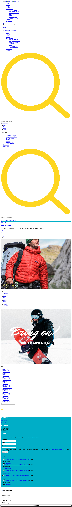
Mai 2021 (5, 384)
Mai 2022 (5, 374)
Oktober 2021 (6, 381)
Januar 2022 (6, 378)
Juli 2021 (5, 382)
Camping (5, 295)
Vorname (4, 439)
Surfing (5, 304)
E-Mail (4, 446)
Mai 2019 (5, 396)
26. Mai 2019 (4, 223)
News (2, 221)
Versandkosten (8, 463)
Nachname (4, 442)
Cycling (5, 297)
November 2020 (7, 385)
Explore (5, 299)
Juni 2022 (5, 373)
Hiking (5, 300)
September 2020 (7, 388)
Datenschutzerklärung (57, 449)
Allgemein (5, 293)
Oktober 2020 (6, 386)
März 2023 (6, 370)
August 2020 (6, 389)
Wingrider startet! (6, 225)
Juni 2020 (5, 390)
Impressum (3, 422)
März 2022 (6, 376)
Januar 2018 (6, 401)
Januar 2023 (6, 372)
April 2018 (5, 398)
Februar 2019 (6, 397)
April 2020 (5, 392)
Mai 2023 (5, 369)
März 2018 (6, 400)
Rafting (5, 303)
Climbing (5, 296)
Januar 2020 (6, 394)
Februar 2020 (6, 393)
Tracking (5, 305)
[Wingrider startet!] (8, 220)
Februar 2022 (6, 377)
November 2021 (7, 380)
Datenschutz (4, 420)
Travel (4, 307)
